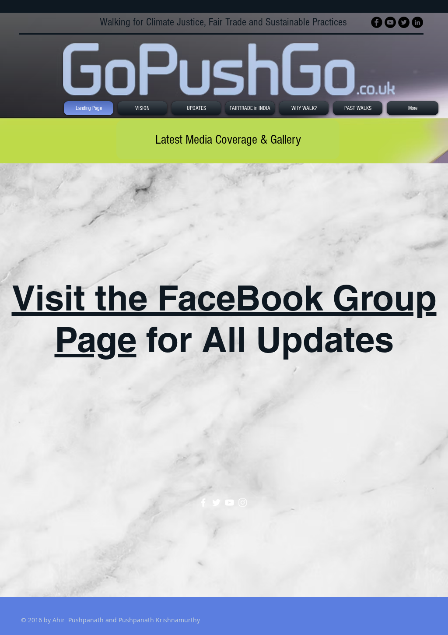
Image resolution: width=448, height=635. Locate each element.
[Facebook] (203, 502)
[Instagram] (242, 502)
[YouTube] (229, 502)
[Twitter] (216, 502)
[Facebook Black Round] (376, 22)
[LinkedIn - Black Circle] (417, 22)
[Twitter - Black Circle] (404, 22)
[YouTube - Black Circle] (390, 22)
